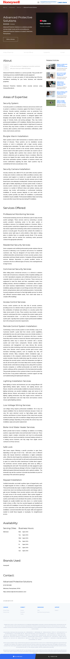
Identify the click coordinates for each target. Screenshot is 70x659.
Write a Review (10, 39)
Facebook (22, 612)
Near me (5, 7)
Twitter (22, 614)
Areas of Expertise (8, 52)
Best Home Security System (44, 612)
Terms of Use (6, 612)
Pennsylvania (12, 7)
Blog (38, 610)
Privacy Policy (6, 610)
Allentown (19, 7)
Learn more (62, 2)
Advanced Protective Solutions (30, 7)
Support (56, 610)
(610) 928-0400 (7, 585)
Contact (62, 52)
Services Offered (28, 52)
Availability (47, 52)
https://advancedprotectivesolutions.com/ (14, 591)
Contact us (25, 66)
